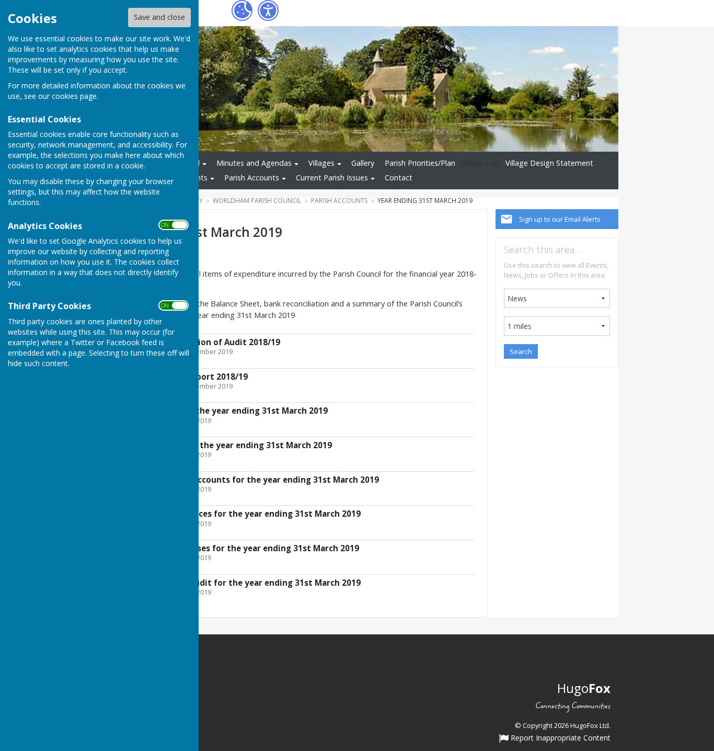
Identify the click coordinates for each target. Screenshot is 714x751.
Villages (321, 163)
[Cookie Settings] (242, 10)
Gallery (362, 163)
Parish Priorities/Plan (420, 163)
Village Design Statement (549, 163)
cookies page (74, 96)
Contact (398, 178)
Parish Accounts (251, 178)
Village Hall (480, 163)
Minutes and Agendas (254, 163)
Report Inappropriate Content (560, 738)
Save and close (159, 17)
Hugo (584, 688)
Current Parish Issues (332, 178)
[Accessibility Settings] (268, 10)
